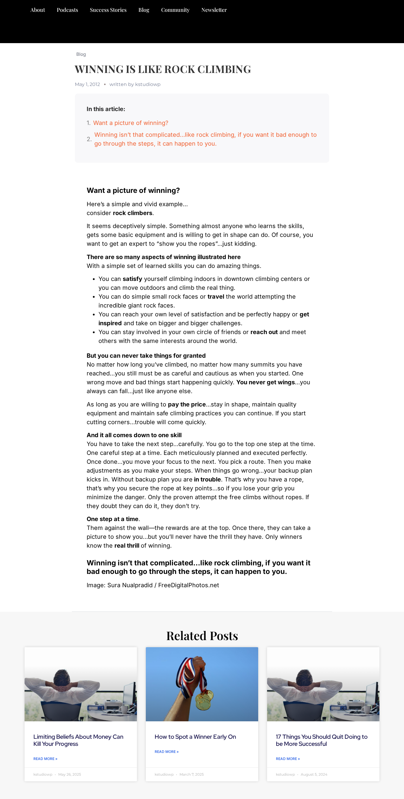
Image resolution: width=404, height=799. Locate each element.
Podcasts (67, 9)
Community (175, 9)
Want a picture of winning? (130, 122)
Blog (143, 9)
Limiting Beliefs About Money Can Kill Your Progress (78, 740)
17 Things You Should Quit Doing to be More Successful (322, 740)
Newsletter (214, 9)
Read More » (45, 758)
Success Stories (108, 9)
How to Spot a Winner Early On (195, 737)
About (37, 9)
